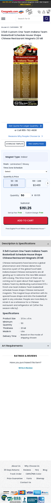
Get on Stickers (4, 496)
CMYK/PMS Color (33, 474)
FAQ (37, 470)
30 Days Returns (11, 470)
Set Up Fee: (13, 212)
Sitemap (40, 478)
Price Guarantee (14, 478)
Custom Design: (32, 212)
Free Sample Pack (36, 144)
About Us (16, 466)
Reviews (27, 470)
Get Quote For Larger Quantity (23, 125)
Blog (45, 470)
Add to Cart (25, 220)
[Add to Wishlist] (21, 27)
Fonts (29, 478)
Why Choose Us (31, 466)
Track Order (16, 474)
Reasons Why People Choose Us (24, 136)
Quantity (14, 195)
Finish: (6, 164)
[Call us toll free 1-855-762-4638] (39, 11)
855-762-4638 (29, 130)
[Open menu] (3, 18)
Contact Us (25, 482)
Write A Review (26, 368)
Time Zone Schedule (12, 168)
